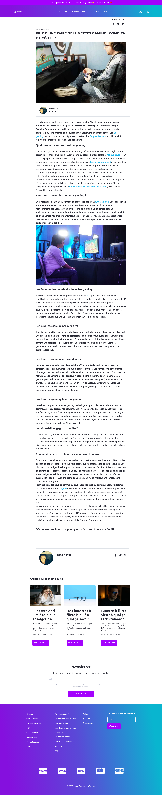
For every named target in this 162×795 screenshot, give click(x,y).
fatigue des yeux (98, 136)
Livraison (29, 714)
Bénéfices (95, 11)
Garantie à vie (60, 746)
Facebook (89, 714)
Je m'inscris (81, 694)
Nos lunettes (62, 11)
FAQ (28, 747)
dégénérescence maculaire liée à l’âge (87, 186)
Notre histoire (31, 737)
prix (89, 295)
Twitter (88, 719)
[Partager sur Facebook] (114, 24)
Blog (56, 751)
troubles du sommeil (100, 162)
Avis (106, 11)
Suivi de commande (33, 719)
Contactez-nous (32, 742)
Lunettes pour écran (62, 737)
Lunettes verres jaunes (63, 741)
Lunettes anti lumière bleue (65, 719)
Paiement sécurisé (62, 714)
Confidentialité (32, 733)
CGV (28, 728)
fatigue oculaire (115, 155)
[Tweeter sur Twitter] (119, 24)
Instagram (89, 723)
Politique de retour (33, 723)
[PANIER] (148, 12)
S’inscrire (114, 726)
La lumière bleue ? (79, 11)
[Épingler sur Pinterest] (123, 24)
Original (63, 488)
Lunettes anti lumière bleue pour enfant (65, 730)
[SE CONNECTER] (140, 12)
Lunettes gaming (61, 723)
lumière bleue (102, 201)
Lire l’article (40, 643)
